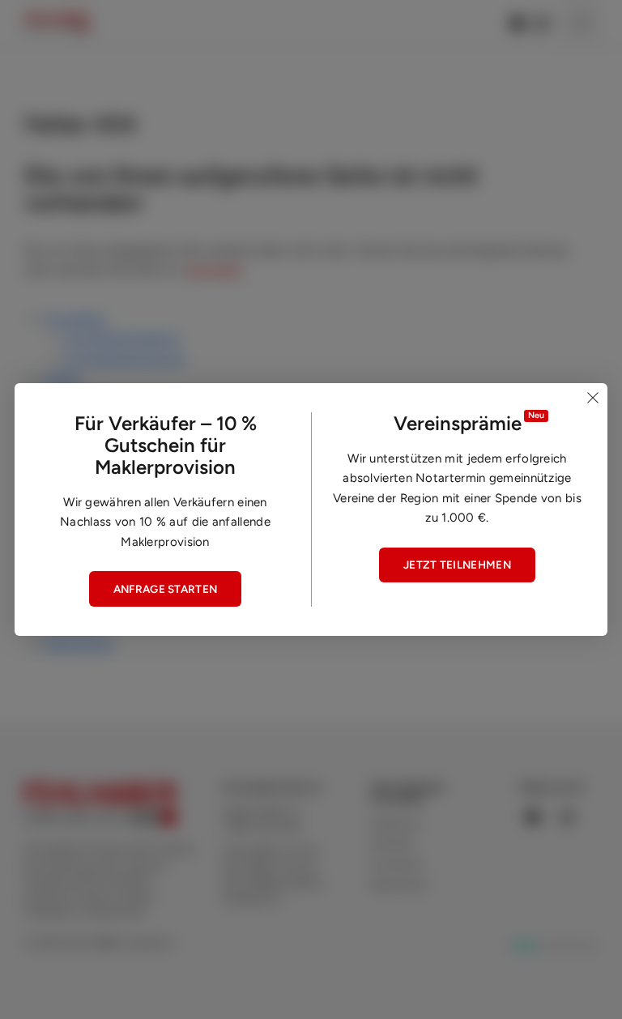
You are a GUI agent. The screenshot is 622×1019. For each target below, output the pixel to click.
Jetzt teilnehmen (457, 564)
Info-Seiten (396, 864)
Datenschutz (79, 644)
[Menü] (581, 22)
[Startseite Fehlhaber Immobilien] (56, 22)
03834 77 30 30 (282, 851)
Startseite (214, 269)
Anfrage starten (165, 588)
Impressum (395, 823)
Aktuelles (392, 843)
